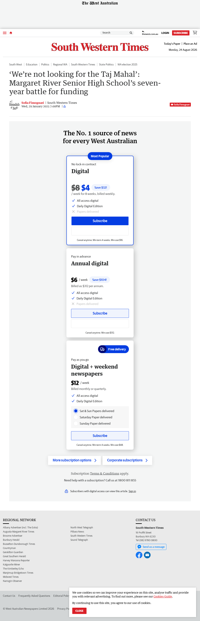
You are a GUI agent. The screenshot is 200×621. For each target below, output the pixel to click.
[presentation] (75, 411)
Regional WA (60, 64)
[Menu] (4, 33)
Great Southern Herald (14, 556)
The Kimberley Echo (13, 568)
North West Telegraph (82, 527)
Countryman (9, 548)
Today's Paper (172, 43)
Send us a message (154, 546)
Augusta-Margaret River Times (18, 531)
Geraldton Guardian (13, 552)
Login (165, 32)
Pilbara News (77, 531)
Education (31, 64)
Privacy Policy (65, 608)
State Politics (106, 64)
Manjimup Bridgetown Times (18, 572)
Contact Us (9, 595)
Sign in (132, 491)
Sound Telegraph (79, 539)
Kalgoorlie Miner (11, 564)
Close (79, 610)
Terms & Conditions (104, 473)
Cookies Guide (163, 596)
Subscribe (181, 32)
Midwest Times (11, 576)
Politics (45, 64)
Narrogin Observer (12, 580)
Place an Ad (190, 43)
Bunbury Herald (11, 539)
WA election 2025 (127, 64)
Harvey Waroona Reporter (16, 560)
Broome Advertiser (12, 535)
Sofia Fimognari (182, 104)
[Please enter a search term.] (131, 33)
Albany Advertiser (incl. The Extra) (20, 527)
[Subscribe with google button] (100, 231)
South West (15, 64)
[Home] (11, 33)
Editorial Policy (61, 595)
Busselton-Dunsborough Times (19, 543)
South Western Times (83, 64)
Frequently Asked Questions (34, 595)
